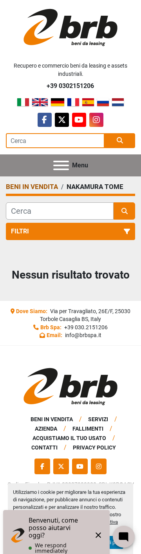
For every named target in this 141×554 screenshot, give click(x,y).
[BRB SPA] (71, 386)
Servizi (98, 419)
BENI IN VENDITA (52, 419)
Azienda (46, 429)
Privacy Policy (94, 447)
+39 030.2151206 (85, 327)
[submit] (120, 140)
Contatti (44, 447)
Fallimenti (87, 429)
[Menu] (61, 165)
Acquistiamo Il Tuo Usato (69, 438)
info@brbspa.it (82, 335)
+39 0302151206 (70, 86)
